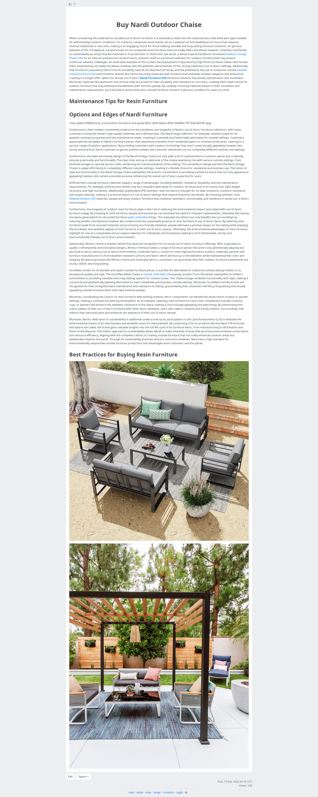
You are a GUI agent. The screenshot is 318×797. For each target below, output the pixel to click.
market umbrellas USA (157, 274)
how (148, 792)
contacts (168, 792)
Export (82, 776)
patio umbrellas (138, 217)
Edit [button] (70, 776)
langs (157, 792)
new (131, 792)
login (180, 792)
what (140, 792)
